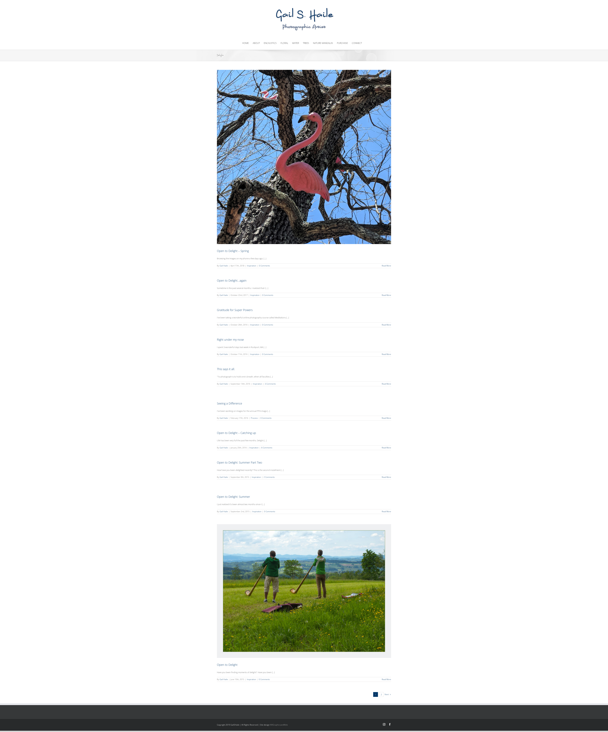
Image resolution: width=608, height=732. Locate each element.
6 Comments (266, 447)
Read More (386, 265)
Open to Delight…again (232, 280)
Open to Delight (227, 665)
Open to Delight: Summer (233, 497)
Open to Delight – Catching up (236, 433)
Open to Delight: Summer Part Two (239, 462)
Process (254, 418)
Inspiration (251, 265)
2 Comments (269, 477)
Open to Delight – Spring (233, 251)
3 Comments (270, 383)
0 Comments (264, 265)
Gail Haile (224, 265)
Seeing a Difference (229, 403)
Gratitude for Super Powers (235, 310)
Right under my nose (230, 339)
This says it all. (226, 369)
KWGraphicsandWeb (279, 724)
